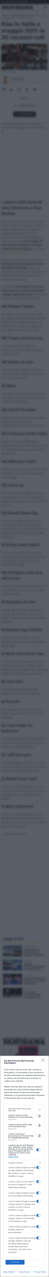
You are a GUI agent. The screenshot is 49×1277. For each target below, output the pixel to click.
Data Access (24, 1272)
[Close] (43, 1061)
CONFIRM (15, 1262)
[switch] (38, 1116)
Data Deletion (9, 1272)
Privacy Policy (40, 1272)
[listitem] (24, 1109)
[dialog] (24, 1166)
